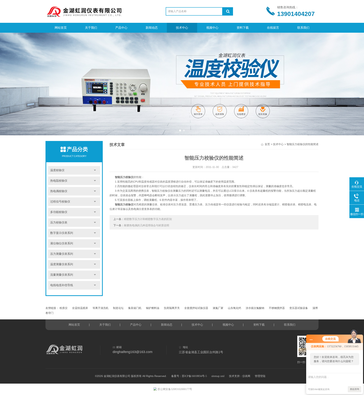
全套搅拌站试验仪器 (196, 308)
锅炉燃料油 (152, 308)
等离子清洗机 (100, 308)
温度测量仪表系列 (61, 264)
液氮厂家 (218, 308)
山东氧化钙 (234, 308)
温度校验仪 (57, 170)
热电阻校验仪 (58, 180)
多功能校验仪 (58, 212)
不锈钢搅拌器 (277, 308)
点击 (95, 170)
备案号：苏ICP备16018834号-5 (189, 376)
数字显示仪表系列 (61, 232)
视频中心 (212, 27)
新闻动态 (152, 27)
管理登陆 (260, 376)
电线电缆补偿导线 (61, 285)
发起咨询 (354, 389)
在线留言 (273, 27)
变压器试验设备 (298, 308)
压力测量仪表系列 (61, 253)
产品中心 (121, 27)
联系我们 (303, 27)
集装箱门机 (134, 308)
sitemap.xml (217, 376)
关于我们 (91, 27)
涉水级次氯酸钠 (255, 308)
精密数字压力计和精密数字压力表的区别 (148, 219)
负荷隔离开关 (172, 308)
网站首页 (61, 27)
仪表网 (246, 376)
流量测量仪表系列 (61, 274)
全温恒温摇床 (80, 308)
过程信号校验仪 (60, 201)
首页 (267, 144)
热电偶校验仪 (58, 191)
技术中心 (182, 27)
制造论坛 (118, 308)
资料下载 (243, 27)
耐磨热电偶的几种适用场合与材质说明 (146, 225)
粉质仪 (63, 308)
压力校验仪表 (58, 222)
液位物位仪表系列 (61, 243)
